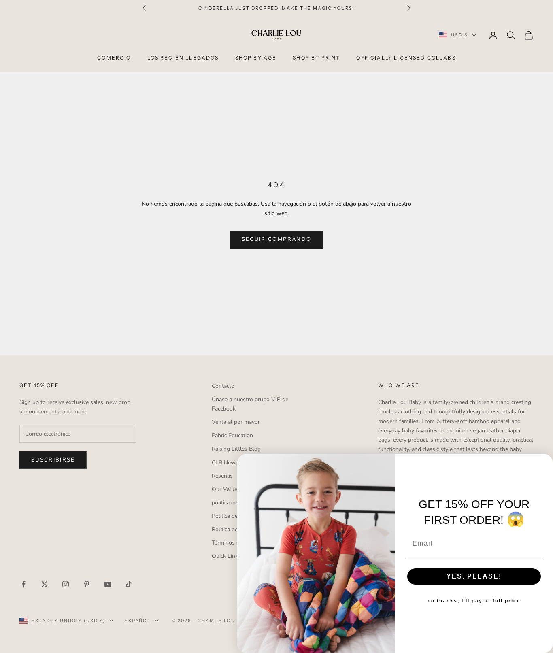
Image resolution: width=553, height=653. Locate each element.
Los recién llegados (183, 58)
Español (138, 620)
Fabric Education (232, 435)
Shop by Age (256, 58)
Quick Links (226, 556)
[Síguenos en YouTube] (108, 584)
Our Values (226, 489)
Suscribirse (53, 460)
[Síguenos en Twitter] (44, 584)
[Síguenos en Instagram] (66, 584)
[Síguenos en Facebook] (23, 584)
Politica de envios (233, 529)
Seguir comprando (276, 239)
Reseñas (222, 476)
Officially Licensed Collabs (405, 58)
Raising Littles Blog (236, 449)
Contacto (223, 386)
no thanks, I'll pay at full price (474, 601)
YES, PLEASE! (474, 576)
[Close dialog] (544, 463)
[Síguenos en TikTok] (129, 584)
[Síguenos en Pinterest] (87, 584)
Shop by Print (316, 58)
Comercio (114, 58)
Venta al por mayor (236, 422)
